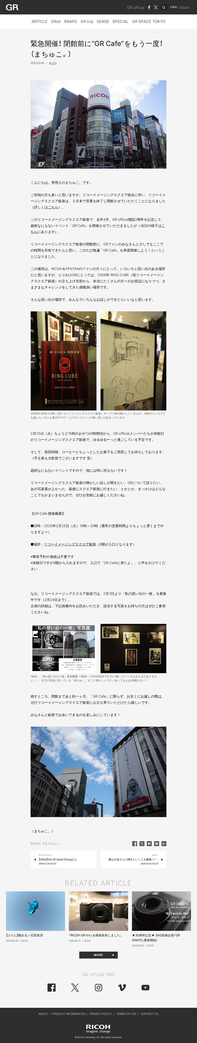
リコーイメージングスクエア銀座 (70, 544)
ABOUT (43, 1013)
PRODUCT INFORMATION (68, 1013)
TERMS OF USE (126, 1013)
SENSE (103, 21)
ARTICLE (40, 21)
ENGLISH (184, 7)
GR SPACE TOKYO (148, 21)
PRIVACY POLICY (101, 1013)
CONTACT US (150, 1013)
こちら (53, 207)
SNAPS (70, 21)
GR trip (87, 21)
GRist (56, 21)
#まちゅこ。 (51, 843)
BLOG (53, 63)
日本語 (173, 7)
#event (36, 843)
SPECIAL (121, 21)
